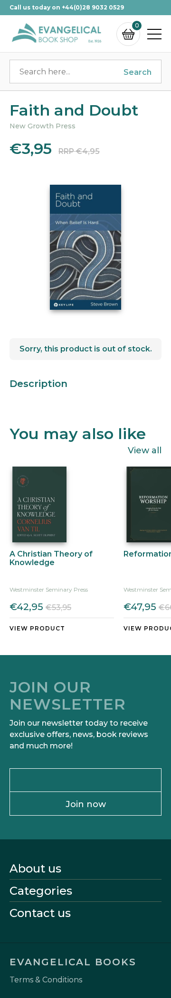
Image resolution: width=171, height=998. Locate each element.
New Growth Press (43, 126)
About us (35, 868)
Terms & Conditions (46, 980)
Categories (41, 891)
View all (145, 450)
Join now (86, 804)
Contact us (40, 913)
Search (138, 72)
